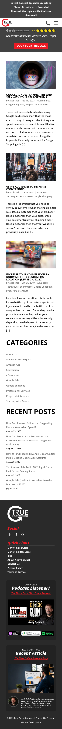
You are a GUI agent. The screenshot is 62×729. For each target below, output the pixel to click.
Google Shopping (15, 104)
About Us (11, 354)
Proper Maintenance (37, 104)
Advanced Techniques (18, 359)
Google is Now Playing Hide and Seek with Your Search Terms (29, 96)
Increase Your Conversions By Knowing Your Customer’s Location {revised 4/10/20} (27, 277)
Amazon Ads (13, 364)
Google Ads (12, 380)
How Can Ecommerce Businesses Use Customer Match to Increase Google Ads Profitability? (29, 440)
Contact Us (13, 563)
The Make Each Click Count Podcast (31, 593)
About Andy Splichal (18, 559)
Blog (9, 555)
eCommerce (43, 100)
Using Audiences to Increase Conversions (26, 188)
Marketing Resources (19, 551)
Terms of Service (16, 571)
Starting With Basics (17, 401)
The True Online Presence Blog (31, 658)
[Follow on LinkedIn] (10, 534)
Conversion (12, 369)
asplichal (14, 100)
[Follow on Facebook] (16, 534)
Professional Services (18, 390)
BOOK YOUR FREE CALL (31, 45)
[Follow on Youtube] (22, 534)
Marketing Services (17, 547)
